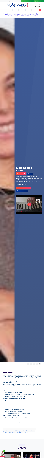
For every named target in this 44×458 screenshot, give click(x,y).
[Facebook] (31, 364)
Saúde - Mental (17, 14)
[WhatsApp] (28, 364)
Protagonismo (24, 14)
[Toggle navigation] (4, 5)
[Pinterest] (39, 364)
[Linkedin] (37, 364)
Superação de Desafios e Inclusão (22, 432)
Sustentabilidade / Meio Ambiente (15, 13)
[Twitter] (34, 364)
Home (5, 13)
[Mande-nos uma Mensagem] (2, 453)
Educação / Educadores (7, 430)
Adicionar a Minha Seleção (23, 188)
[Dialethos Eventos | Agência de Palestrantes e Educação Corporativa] (17, 5)
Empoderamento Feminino (13, 15)
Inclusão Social (35, 14)
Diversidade (35, 15)
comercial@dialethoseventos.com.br (12, 1)
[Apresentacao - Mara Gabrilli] (29, 204)
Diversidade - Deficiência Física (25, 15)
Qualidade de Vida (16, 430)
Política (29, 14)
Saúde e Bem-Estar (8, 14)
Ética (5, 15)
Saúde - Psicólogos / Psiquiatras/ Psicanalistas (27, 430)
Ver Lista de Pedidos (22, 190)
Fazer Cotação (20, 173)
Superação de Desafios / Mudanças (30, 13)
